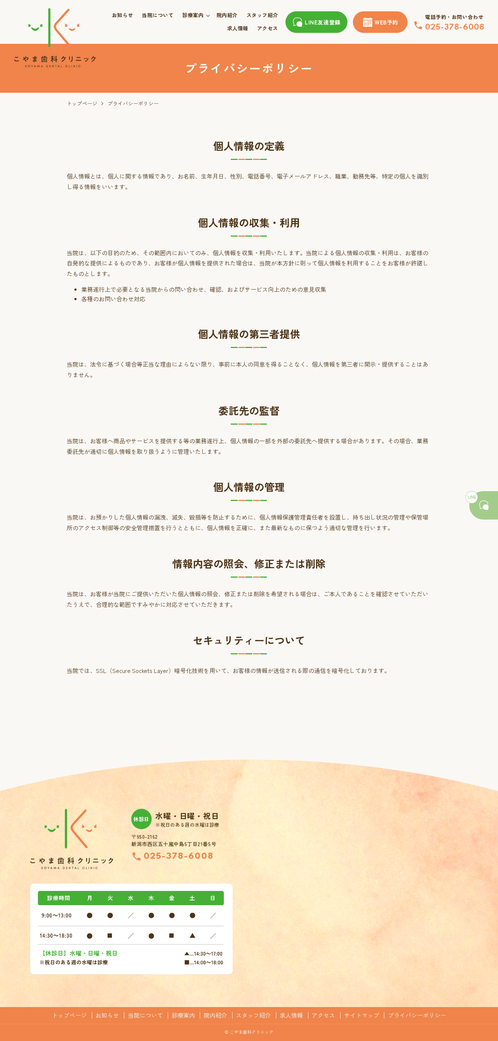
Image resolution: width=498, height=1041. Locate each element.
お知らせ (122, 15)
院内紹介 (227, 15)
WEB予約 (386, 22)
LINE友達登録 (323, 22)
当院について (158, 15)
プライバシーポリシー (417, 1015)
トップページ (82, 103)
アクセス (267, 28)
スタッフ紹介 (262, 15)
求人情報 (237, 28)
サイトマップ (361, 1015)
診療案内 (192, 15)
